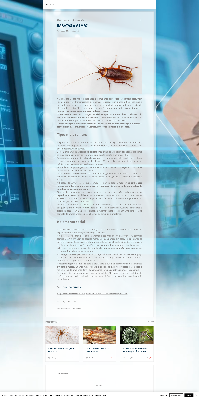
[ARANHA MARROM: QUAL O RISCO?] (62, 335)
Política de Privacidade (97, 395)
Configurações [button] (162, 395)
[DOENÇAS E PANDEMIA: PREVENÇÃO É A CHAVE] (137, 335)
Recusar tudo (176, 395)
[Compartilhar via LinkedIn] (69, 301)
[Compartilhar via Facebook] (58, 301)
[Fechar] (196, 395)
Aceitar (189, 395)
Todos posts (49, 4)
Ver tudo (150, 321)
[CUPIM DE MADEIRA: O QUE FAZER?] (99, 335)
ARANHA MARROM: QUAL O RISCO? (61, 350)
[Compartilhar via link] (75, 301)
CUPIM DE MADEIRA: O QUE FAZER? (97, 350)
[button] (151, 5)
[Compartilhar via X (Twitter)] (64, 301)
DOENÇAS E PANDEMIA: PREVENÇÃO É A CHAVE (135, 350)
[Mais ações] (140, 20)
